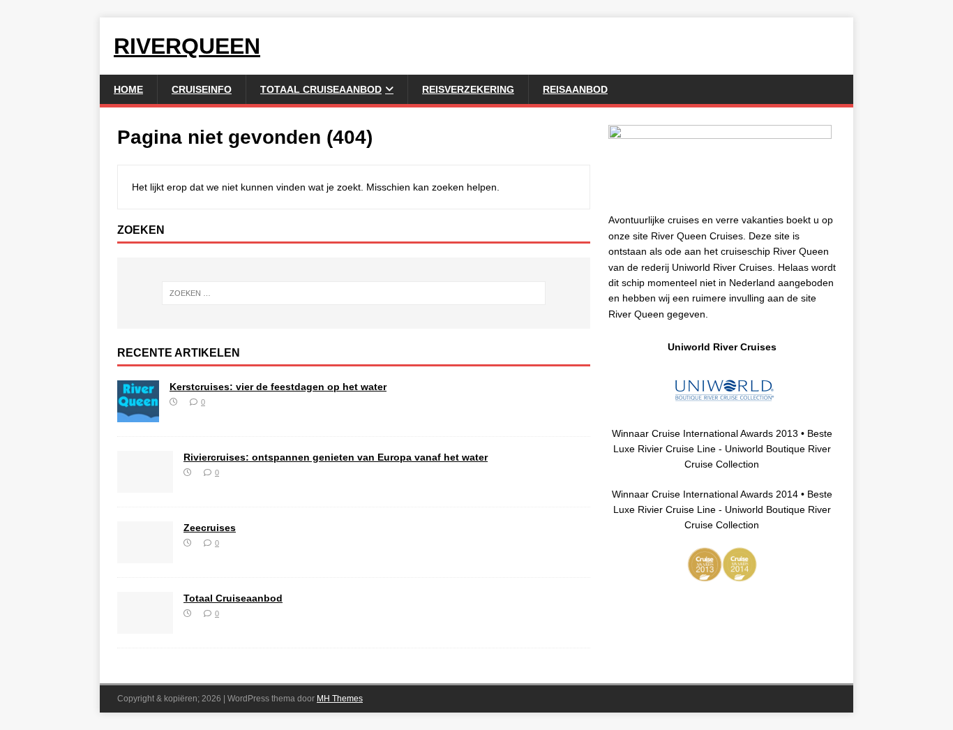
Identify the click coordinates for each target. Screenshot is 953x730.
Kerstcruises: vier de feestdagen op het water (278, 386)
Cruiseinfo (202, 89)
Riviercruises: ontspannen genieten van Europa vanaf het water (335, 457)
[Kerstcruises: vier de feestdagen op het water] (138, 413)
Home (128, 89)
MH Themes (340, 698)
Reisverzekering (468, 89)
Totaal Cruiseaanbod (321, 89)
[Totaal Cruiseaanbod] (145, 625)
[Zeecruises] (145, 554)
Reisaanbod (575, 89)
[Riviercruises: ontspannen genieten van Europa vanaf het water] (145, 484)
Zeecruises (209, 527)
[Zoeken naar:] (353, 293)
